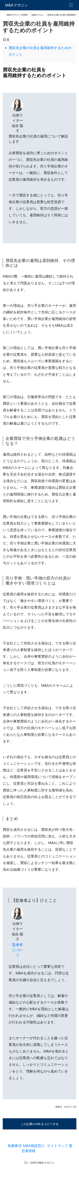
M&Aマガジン (16, 5)
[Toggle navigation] (71, 5)
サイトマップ (57, 1146)
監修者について (17, 950)
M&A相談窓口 (34, 1146)
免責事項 (14, 1146)
